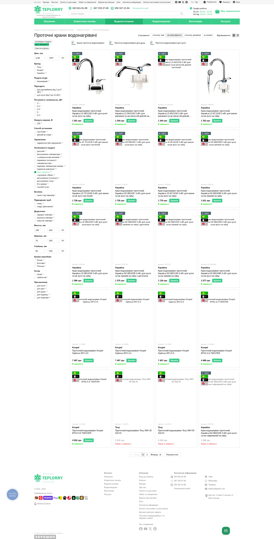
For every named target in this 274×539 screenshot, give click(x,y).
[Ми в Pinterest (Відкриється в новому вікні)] (186, 2)
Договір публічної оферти (150, 512)
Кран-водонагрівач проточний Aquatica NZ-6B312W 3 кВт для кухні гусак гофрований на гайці (219, 433)
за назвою (208, 35)
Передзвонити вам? (140, 8)
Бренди (46, 2)
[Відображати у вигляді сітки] (234, 35)
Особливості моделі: (43, 42)
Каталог (37, 2)
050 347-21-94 (122, 8)
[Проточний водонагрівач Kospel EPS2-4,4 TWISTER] (219, 316)
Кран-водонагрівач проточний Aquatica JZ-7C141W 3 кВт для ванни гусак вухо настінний (90, 193)
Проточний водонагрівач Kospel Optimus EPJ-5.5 (173, 351)
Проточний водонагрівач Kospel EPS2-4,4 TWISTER (216, 351)
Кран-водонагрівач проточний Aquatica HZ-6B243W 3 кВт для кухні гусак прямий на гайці (219, 193)
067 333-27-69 (101, 8)
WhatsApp (212, 481)
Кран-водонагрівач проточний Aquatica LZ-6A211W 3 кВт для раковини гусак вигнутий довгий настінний (173, 115)
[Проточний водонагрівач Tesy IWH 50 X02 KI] (176, 396)
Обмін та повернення (87, 2)
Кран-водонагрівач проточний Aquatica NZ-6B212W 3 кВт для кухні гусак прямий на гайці (176, 273)
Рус (192, 2)
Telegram (212, 485)
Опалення (49, 21)
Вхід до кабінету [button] (146, 477)
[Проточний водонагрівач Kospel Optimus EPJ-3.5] (90, 316)
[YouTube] (145, 528)
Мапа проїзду (213, 498)
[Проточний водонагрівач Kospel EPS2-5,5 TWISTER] (90, 396)
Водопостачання (124, 21)
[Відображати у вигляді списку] (238, 35)
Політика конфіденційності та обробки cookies (151, 517)
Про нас (54, 2)
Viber (210, 477)
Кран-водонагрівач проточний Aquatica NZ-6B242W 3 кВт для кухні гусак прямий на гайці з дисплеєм (133, 273)
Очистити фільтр (42, 48)
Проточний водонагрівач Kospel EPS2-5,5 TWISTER (87, 431)
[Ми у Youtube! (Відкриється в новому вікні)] (180, 2)
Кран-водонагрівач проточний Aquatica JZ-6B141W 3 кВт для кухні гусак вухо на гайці (89, 273)
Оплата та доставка (68, 2)
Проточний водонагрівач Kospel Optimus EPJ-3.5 (87, 351)
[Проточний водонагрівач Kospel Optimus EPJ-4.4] (133, 316)
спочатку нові (158, 35)
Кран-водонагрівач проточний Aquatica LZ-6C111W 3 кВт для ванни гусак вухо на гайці (219, 113)
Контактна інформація (132, 2)
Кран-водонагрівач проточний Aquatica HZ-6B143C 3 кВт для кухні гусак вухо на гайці (132, 193)
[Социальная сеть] (150, 528)
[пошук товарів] (181, 13)
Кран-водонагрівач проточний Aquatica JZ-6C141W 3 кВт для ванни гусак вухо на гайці (176, 193)
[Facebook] (141, 528)
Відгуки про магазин (106, 2)
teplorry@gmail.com (216, 489)
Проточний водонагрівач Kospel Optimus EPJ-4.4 (130, 351)
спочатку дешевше (193, 35)
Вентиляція (195, 21)
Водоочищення (161, 21)
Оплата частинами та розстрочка (156, 2)
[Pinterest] (155, 528)
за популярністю (174, 35)
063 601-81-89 (79, 8)
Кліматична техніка (84, 21)
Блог (118, 2)
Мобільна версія (44, 504)
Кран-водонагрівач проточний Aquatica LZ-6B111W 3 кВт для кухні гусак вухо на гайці (89, 113)
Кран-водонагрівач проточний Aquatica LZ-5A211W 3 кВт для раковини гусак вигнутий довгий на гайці (132, 115)
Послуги (225, 21)
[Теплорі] (48, 11)
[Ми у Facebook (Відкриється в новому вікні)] (176, 2)
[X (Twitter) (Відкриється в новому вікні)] (183, 2)
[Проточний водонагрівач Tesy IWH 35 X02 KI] (133, 396)
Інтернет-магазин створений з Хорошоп (48, 533)
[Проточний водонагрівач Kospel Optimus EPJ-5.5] (176, 316)
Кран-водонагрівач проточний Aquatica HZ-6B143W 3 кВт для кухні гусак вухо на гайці (219, 273)
